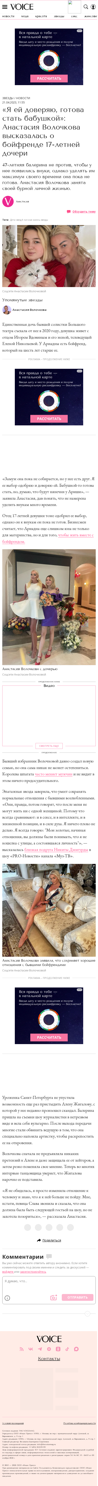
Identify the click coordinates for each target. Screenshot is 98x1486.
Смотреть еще (49, 746)
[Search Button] (85, 6)
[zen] (49, 1349)
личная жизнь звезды (36, 219)
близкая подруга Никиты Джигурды (56, 849)
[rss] (21, 1349)
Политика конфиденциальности (79, 1423)
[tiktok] (67, 1349)
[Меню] (4, 6)
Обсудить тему (84, 211)
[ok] (58, 1349)
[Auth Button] (93, 6)
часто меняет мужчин (53, 774)
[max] (76, 1349)
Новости (23, 98)
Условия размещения (13, 1423)
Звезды (7, 98)
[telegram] (40, 1349)
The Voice (21, 7)
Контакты (49, 1358)
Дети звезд (16, 219)
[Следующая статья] (49, 1313)
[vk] (30, 1349)
